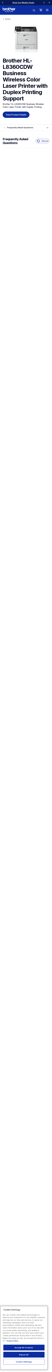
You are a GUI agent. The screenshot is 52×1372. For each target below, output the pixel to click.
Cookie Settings (24, 1362)
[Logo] (9, 10)
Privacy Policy (12, 1341)
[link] (23, 2)
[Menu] (47, 10)
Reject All (24, 1355)
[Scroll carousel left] (2, 2)
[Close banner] (49, 2)
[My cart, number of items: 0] (41, 10)
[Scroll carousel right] (44, 2)
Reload (45, 141)
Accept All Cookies (24, 1348)
